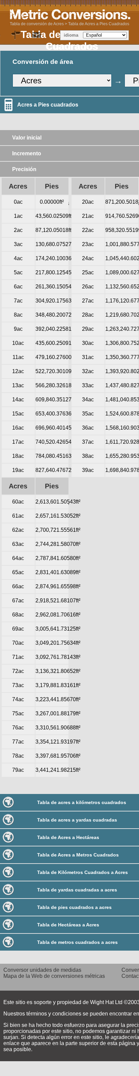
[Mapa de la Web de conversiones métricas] (16, 35)
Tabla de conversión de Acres (37, 24)
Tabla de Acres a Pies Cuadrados (98, 24)
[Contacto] (36, 35)
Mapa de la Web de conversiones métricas (54, 976)
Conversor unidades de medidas (42, 970)
